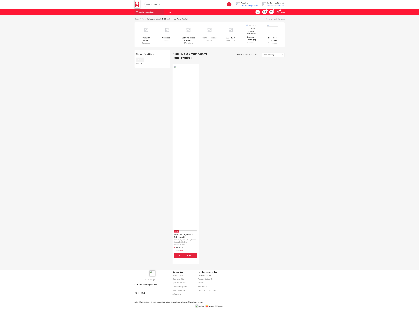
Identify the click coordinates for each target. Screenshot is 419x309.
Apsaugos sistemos (179, 283)
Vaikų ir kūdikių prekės (180, 290)
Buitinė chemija (178, 275)
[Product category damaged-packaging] (251, 35)
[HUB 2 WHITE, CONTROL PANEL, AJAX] (185, 148)
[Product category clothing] (230, 34)
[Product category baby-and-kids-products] (188, 35)
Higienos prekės (178, 279)
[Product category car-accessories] (209, 34)
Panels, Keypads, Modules (185, 241)
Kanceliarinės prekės (180, 286)
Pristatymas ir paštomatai (207, 290)
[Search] (229, 4)
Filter (140, 60)
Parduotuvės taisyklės (205, 279)
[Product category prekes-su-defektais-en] (146, 35)
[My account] (257, 12)
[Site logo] (137, 4)
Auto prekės (177, 294)
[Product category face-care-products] (272, 35)
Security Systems (180, 240)
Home (137, 19)
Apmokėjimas (203, 286)
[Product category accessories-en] (167, 34)
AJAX (188, 240)
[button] (185, 255)
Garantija (201, 283)
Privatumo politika (204, 275)
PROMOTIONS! (179, 244)
